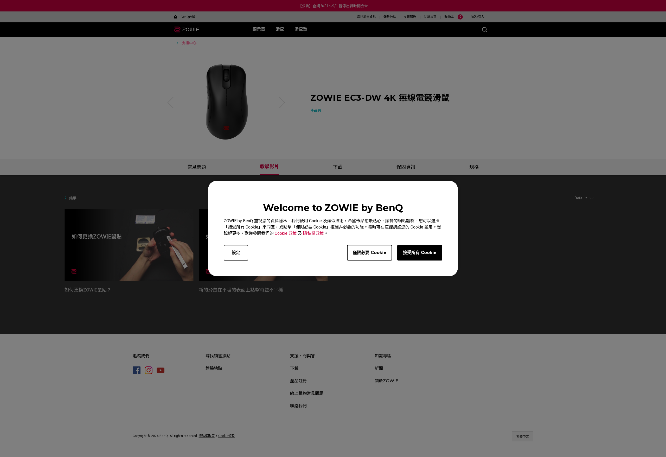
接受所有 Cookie (420, 252)
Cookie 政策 (286, 233)
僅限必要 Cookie (369, 252)
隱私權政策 (313, 233)
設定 (236, 252)
